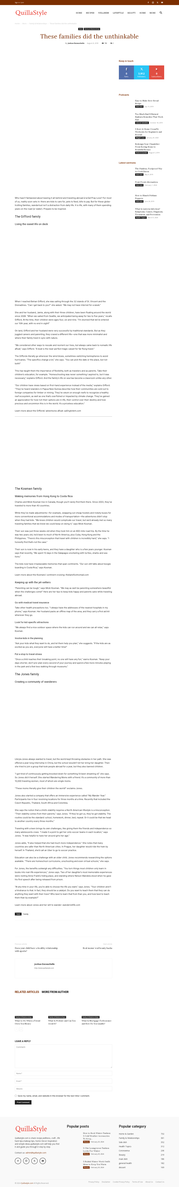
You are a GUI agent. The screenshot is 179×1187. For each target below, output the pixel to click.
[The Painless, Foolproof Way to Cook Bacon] (126, 172)
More (153, 13)
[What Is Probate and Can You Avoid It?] (63, 1007)
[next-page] (21, 1029)
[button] (160, 13)
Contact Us (160, 1182)
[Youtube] (162, 2)
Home (79, 13)
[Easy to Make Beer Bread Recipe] (126, 104)
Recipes (90, 13)
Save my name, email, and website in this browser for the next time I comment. (54, 1096)
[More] (102, 49)
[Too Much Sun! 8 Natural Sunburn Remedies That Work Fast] (126, 117)
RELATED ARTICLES (27, 992)
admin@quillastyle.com (36, 1152)
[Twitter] (157, 2)
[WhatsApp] (96, 49)
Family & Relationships (38, 23)
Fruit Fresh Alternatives (146, 182)
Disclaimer (106, 1182)
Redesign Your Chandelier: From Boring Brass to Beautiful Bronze (147, 147)
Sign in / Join (19, 2)
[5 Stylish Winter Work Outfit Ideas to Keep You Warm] (74, 1165)
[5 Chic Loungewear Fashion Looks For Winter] (74, 1152)
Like (126, 66)
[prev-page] (16, 1029)
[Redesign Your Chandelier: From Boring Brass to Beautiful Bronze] (126, 147)
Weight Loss (140, 138)
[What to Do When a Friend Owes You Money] (30, 1007)
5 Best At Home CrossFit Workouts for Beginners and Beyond (148, 132)
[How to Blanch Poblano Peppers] (126, 199)
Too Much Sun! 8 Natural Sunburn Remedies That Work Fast (149, 117)
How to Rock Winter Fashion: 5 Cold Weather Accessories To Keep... (97, 1136)
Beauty (132, 13)
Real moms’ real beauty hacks (97, 948)
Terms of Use (137, 1182)
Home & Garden (141, 153)
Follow (141, 66)
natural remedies (142, 123)
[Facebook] (148, 2)
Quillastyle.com (27, 1183)
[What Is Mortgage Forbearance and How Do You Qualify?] (97, 1007)
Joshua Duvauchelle (76, 43)
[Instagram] (153, 2)
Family (25, 914)
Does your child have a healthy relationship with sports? (36, 949)
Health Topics (141, 218)
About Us (149, 1182)
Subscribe (156, 66)
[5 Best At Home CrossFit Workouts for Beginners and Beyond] (126, 132)
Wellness (103, 13)
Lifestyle (118, 13)
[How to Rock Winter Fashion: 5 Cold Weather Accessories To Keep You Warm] (74, 1137)
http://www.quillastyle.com (44, 968)
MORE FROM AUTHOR (55, 992)
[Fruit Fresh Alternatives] (126, 185)
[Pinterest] (89, 49)
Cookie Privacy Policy (121, 1182)
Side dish (139, 107)
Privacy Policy (94, 1182)
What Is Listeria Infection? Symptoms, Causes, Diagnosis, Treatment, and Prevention (149, 212)
